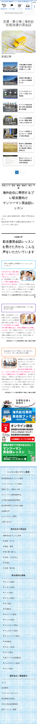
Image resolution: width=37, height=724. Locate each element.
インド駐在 (9, 668)
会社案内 (5, 688)
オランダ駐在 (10, 598)
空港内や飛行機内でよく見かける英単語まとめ (25, 80)
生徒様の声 (6, 511)
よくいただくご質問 (9, 516)
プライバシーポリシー (10, 693)
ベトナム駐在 (10, 619)
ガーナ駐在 (9, 652)
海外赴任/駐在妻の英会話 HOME (14, 13)
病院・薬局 (9, 546)
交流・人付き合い (11, 557)
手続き (7, 562)
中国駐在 (8, 609)
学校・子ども (10, 541)
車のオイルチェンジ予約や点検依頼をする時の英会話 (25, 160)
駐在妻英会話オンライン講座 (12, 478)
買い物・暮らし (10, 552)
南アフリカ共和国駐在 (13, 657)
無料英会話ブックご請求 (12, 535)
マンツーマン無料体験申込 (11, 494)
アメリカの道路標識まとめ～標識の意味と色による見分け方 (25, 120)
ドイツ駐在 (9, 592)
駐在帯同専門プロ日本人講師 (12, 505)
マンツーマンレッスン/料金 (12, 484)
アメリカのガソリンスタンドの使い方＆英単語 (25, 94)
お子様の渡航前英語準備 (11, 500)
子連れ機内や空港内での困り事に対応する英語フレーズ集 (25, 67)
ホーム (4, 682)
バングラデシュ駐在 (12, 663)
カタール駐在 (10, 647)
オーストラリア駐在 (12, 636)
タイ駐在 (8, 603)
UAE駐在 (8, 641)
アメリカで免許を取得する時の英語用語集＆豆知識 (25, 107)
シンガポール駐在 (11, 630)
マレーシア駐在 (10, 614)
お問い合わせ (6, 522)
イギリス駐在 (10, 587)
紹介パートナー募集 (9, 709)
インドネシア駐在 (11, 625)
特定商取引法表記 (8, 698)
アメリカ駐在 (10, 582)
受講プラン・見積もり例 (11, 489)
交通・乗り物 (10, 568)
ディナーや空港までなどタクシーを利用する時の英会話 (25, 134)
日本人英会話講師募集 (10, 704)
